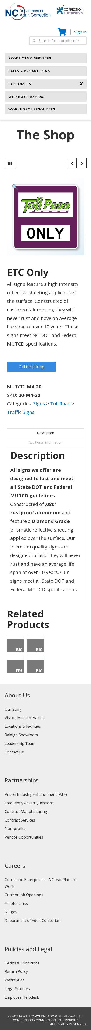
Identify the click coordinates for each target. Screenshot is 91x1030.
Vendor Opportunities (24, 837)
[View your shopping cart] (62, 32)
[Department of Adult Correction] (30, 13)
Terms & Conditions (22, 963)
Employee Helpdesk (22, 997)
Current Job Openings (24, 894)
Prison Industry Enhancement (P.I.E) (36, 794)
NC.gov (11, 911)
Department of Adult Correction (32, 920)
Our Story (13, 709)
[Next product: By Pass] (82, 163)
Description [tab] (45, 433)
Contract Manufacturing (26, 811)
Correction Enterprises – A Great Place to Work (40, 883)
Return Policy (16, 971)
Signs (39, 403)
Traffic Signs (21, 412)
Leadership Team (20, 743)
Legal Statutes (17, 988)
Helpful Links (16, 903)
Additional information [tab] (45, 442)
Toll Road (60, 403)
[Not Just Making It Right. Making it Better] (69, 8)
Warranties (14, 980)
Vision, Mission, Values (25, 717)
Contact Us (14, 752)
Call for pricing (31, 366)
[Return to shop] (10, 163)
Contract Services (20, 820)
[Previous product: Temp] (72, 163)
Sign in (80, 32)
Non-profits (15, 828)
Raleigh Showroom (21, 734)
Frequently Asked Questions (29, 803)
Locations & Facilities (23, 726)
